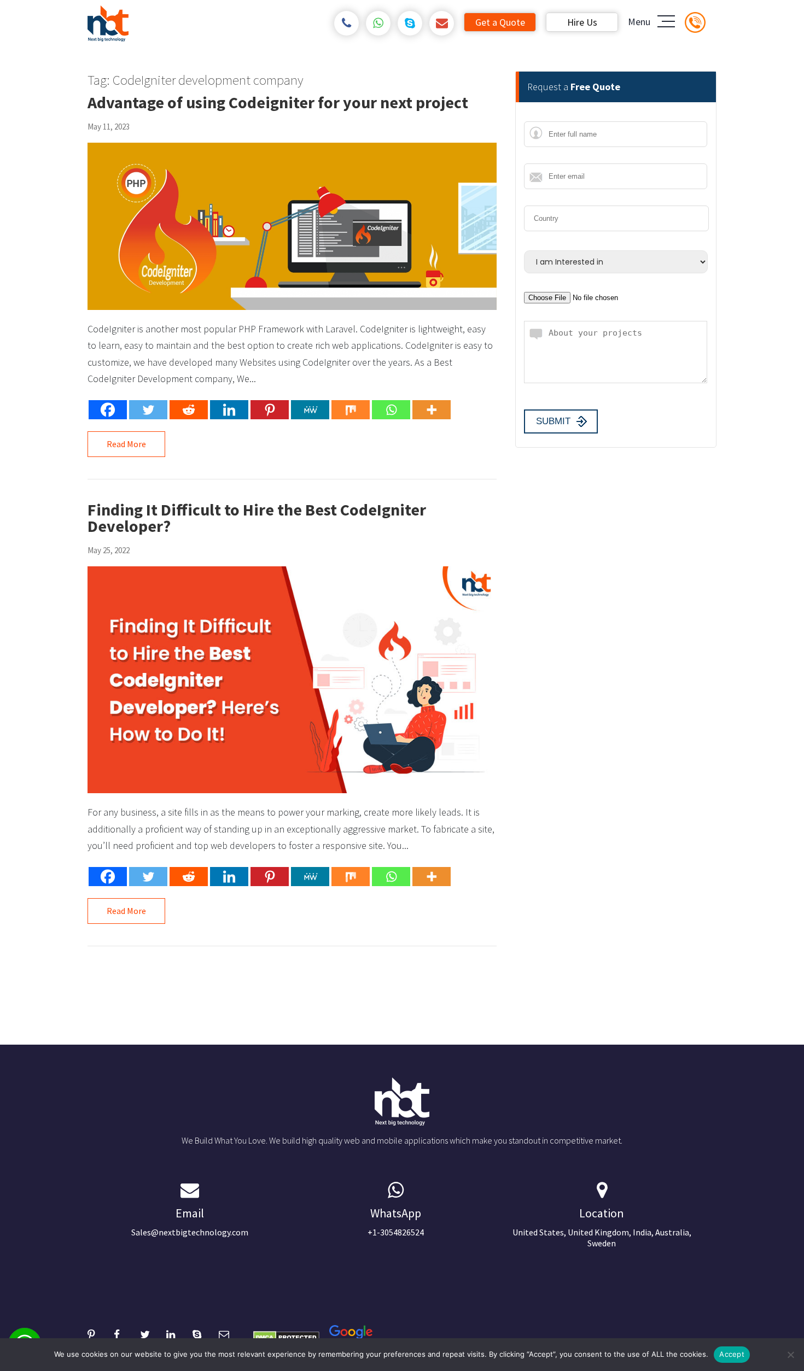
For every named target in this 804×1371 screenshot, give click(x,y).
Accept (731, 1354)
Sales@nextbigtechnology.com (189, 1221)
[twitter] (153, 1333)
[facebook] (127, 1333)
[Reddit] (189, 409)
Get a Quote (500, 22)
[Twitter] (148, 409)
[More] (431, 409)
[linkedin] (179, 1333)
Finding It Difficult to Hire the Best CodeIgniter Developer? (257, 517)
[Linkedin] (229, 409)
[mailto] (441, 23)
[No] (790, 1354)
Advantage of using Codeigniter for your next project (278, 102)
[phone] (346, 23)
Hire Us (582, 22)
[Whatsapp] (391, 409)
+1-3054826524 (396, 1221)
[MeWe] (310, 409)
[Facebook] (108, 409)
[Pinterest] (269, 409)
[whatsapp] (378, 23)
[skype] (410, 23)
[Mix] (350, 409)
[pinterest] (101, 1333)
